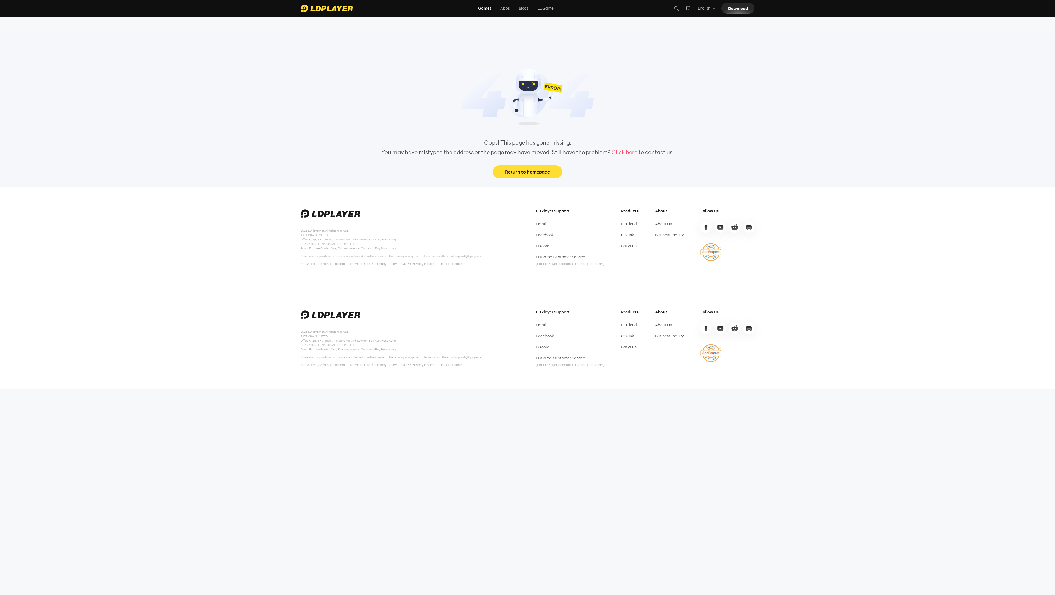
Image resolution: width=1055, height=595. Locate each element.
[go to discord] (748, 227)
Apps (505, 8)
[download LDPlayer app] (688, 8)
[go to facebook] (706, 227)
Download (738, 8)
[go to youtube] (720, 227)
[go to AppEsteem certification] (710, 252)
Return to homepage (527, 172)
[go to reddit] (734, 227)
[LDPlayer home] (327, 8)
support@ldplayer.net (469, 256)
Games (484, 8)
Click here (624, 152)
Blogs (524, 8)
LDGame (545, 8)
